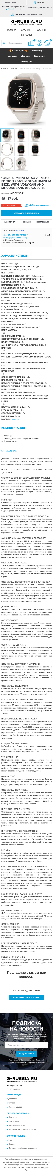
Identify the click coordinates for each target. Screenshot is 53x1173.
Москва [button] (20, 230)
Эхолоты (12, 56)
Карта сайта (13, 1121)
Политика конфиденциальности (22, 1148)
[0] (47, 43)
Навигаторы (38, 51)
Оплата (11, 1103)
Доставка (12, 1099)
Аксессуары (26, 61)
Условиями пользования (36, 1062)
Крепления (39, 56)
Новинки (41, 30)
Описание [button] (27, 222)
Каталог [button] (11, 30)
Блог (10, 1140)
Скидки (11, 1144)
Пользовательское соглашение (22, 1130)
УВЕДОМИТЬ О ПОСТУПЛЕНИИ (26, 213)
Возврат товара (15, 1107)
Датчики (25, 56)
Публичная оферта (16, 1126)
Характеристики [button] (11, 222)
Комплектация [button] (42, 222)
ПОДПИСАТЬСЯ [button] (26, 1054)
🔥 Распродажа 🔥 (18, 51)
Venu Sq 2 (16, 419)
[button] (13, 9)
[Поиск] (4, 43)
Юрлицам (26, 30)
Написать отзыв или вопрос (26, 997)
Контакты (26, 35)
